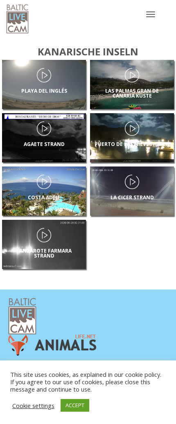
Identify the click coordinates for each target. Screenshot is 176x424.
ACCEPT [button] (74, 405)
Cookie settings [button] (33, 405)
